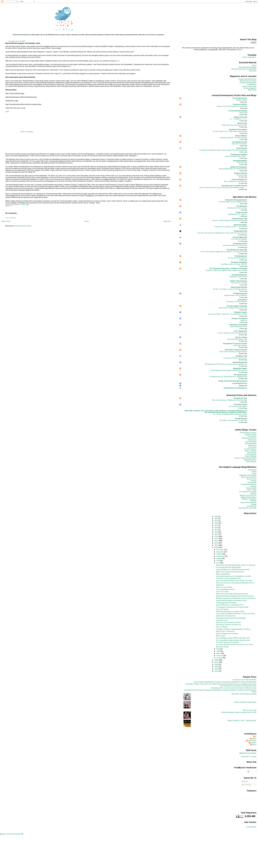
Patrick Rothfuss (250, 456)
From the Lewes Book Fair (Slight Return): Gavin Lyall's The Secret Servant (222, 233)
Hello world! (243, 112)
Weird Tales (252, 90)
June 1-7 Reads (221, 627)
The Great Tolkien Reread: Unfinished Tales (233, 202)
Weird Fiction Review (239, 287)
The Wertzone (241, 206)
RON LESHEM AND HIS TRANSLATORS (233, 169)
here (117, 61)
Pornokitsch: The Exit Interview (237, 301)
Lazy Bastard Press (239, 383)
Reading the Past (240, 398)
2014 (216, 536)
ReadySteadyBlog (240, 161)
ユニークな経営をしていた (238, 119)
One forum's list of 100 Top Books (244, 680)
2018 (216, 527)
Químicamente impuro (248, 497)
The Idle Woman (241, 418)
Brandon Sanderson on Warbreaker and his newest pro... (236, 598)
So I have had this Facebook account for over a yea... (235, 644)
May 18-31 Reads (222, 647)
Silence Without (241, 136)
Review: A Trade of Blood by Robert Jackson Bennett (229, 220)
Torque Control (241, 212)
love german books (239, 142)
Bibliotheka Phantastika (247, 475)
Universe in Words (240, 104)
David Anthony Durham (248, 432)
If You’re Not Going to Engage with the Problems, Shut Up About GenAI (223, 251)
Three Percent (241, 148)
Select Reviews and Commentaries (243, 69)
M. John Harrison (250, 449)
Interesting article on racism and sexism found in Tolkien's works (233, 688)
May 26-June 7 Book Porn (225, 631)
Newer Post (6, 221)
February (219, 655)
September (220, 556)
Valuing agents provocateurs (226, 602)
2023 (216, 521)
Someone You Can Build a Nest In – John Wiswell (230, 227)
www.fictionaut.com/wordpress (235, 388)
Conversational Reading (237, 111)
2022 (216, 523)
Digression (220, 585)
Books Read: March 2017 (238, 326)
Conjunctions (251, 84)
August (219, 558)
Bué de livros (251, 479)
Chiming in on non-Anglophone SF (228, 578)
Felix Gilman (251, 436)
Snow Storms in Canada (239, 283)
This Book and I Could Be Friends (234, 186)
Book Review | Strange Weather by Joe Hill (233, 308)
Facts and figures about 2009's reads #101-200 (233, 638)
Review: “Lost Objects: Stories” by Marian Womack (230, 289)
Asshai (253, 472)
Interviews (252, 71)
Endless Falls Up (240, 173)
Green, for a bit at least (224, 587)
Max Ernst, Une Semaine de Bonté (228, 622)
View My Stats (251, 827)
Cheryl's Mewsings (240, 237)
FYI (11, 206)
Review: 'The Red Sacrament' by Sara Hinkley (231, 106)
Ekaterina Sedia (250, 434)
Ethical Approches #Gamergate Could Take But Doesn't (229, 370)
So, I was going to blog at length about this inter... (233, 640)
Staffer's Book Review (238, 281)
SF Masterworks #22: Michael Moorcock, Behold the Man (228, 376)
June (218, 563)
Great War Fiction (240, 404)
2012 (216, 541)
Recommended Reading (247, 67)
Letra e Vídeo (251, 490)
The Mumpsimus (240, 256)
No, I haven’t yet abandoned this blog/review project (230, 414)
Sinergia (253, 501)
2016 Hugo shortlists (240, 345)
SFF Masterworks (240, 375)
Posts (245, 781)
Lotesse (253, 743)
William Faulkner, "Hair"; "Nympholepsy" (241, 720)
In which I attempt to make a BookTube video (232, 333)
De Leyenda (252, 482)
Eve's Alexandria (240, 331)
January (219, 658)
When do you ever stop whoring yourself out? (232, 594)
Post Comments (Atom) (23, 226)
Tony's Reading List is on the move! (235, 181)
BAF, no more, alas (249, 710)
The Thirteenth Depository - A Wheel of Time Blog (228, 268)
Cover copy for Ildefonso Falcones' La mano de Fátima (235, 613)
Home (86, 221)
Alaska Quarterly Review (247, 79)
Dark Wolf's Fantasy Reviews (236, 350)
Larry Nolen (252, 741)
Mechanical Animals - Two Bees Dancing (233, 137)
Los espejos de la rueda (247, 491)
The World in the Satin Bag (237, 250)
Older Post (167, 221)
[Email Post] (27, 204)
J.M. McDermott (250, 442)
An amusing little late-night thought (228, 567)
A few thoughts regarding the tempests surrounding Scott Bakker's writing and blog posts (225, 682)
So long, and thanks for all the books (235, 358)
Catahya (253, 481)
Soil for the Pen (242, 162)
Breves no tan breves (248, 477)
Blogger (239, 49)
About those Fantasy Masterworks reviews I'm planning (235, 565)
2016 (216, 532)
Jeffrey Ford (252, 445)
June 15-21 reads (222, 591)
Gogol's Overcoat (240, 117)
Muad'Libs (243, 385)
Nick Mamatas (251, 454)
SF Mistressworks (240, 293)
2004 (216, 669)
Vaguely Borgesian (240, 362)
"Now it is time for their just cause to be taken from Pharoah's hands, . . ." (223, 187)
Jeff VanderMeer (250, 443)
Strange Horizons (250, 460)
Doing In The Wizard (239, 318)
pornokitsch (242, 300)
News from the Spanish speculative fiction (233, 351)
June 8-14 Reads (222, 609)
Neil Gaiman (251, 452)
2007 (216, 662)
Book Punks (242, 123)
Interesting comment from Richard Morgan (231, 618)
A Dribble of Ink (241, 356)
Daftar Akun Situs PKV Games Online (234, 125)
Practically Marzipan (239, 275)
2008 (216, 660)
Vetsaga (253, 504)
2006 (216, 664)
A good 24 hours (222, 620)
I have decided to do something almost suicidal (232, 569)
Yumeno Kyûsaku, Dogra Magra (245, 702)
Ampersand (252, 470)
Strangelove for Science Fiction (235, 343)
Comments (247, 785)
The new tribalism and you (225, 589)
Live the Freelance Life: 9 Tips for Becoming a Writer (230, 131)
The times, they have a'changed (227, 642)
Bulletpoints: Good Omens (238, 276)
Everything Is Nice (240, 243)
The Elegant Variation (239, 154)
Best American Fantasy (248, 81)
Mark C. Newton (250, 451)
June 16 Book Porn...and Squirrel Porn (229, 605)
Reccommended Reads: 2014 (237, 339)
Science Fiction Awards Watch (245, 458)
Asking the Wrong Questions (236, 200)
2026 (216, 516)
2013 (216, 538)
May (218, 649)
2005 (216, 667)
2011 (216, 543)
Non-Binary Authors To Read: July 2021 (234, 264)
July (218, 561)
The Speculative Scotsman (237, 306)
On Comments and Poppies (238, 406)
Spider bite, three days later (226, 616)
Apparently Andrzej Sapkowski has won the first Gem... (235, 596)
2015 (216, 534)
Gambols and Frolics (249, 438)
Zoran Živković (251, 461)
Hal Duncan (252, 440)
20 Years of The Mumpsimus (237, 258)
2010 (216, 545)
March (218, 653)
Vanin (254, 745)
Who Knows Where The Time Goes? (235, 245)
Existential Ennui (240, 231)
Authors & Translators (238, 167)
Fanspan (253, 486)
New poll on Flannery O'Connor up (228, 625)
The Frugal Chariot (240, 98)
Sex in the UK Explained (239, 239)
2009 (216, 547)
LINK (7, 111)
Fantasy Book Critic (239, 218)
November (220, 552)
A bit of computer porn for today (227, 633)
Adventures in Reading (238, 325)
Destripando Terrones (248, 484)
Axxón (254, 473)
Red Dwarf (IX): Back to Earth (237, 208)
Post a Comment (10, 218)
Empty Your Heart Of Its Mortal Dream (233, 381)
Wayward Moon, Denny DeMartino (235, 295)
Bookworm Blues (240, 225)
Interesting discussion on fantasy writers (230, 611)
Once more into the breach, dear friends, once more (234, 580)
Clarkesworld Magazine (247, 83)
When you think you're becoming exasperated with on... (235, 583)
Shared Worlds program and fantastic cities (22, 43)
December (220, 550)
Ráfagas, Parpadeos (249, 499)
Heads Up (243, 320)
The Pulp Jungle (241, 175)
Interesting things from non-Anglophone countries (233, 576)
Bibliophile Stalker (240, 368)
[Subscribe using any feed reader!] (248, 753)
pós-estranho (251, 506)
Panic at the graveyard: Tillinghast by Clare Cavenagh (229, 400)
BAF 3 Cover (220, 636)
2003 (216, 671)
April (218, 651)
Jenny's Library (241, 337)
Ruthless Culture (240, 312)
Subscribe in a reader (248, 756)
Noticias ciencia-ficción (248, 495)
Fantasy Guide (251, 488)
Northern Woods (241, 100)
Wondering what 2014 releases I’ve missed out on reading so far (226, 364)
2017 (216, 530)
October (219, 554)
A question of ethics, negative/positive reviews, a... (234, 629)
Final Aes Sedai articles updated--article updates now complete (226, 270)
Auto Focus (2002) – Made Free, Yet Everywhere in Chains (227, 314)
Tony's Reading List (239, 179)
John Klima (252, 447)
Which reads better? (223, 574)
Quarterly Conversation (238, 129)
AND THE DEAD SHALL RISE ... (236, 156)
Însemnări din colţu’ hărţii (247, 508)
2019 (216, 525)
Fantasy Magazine (249, 88)
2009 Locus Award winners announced (230, 572)
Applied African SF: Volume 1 (237, 214)
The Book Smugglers (239, 262)
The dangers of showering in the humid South (232, 607)
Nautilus (253, 493)
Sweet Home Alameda (248, 502)
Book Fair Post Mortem (239, 144)
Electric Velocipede (249, 86)
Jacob (254, 739)
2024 (216, 519)
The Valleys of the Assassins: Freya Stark (233, 420)
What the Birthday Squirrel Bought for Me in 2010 (239, 712)
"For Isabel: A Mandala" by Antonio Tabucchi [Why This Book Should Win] (223, 150)
